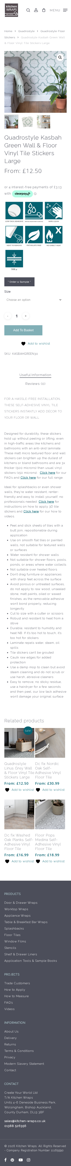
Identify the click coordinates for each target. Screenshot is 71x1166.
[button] (58, 10)
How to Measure (16, 996)
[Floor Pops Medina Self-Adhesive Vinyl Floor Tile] (50, 814)
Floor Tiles (12, 935)
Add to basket (23, 330)
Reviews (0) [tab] (35, 384)
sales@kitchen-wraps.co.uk (25, 1121)
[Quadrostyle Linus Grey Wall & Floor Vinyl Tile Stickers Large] (19, 743)
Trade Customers (17, 983)
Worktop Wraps (16, 909)
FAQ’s (8, 1002)
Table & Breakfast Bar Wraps (26, 922)
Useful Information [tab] (35, 375)
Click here (47, 473)
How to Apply (14, 989)
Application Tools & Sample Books (30, 961)
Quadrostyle (26, 31)
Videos (9, 1009)
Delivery (10, 1038)
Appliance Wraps (17, 915)
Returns (10, 1044)
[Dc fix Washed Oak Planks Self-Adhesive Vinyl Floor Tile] (19, 814)
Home (8, 31)
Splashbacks (14, 928)
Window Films (15, 941)
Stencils (10, 948)
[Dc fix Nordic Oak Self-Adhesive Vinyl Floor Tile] (50, 743)
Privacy (9, 1057)
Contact (10, 1070)
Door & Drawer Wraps (20, 903)
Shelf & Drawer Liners (20, 954)
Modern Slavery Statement (24, 1064)
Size (7, 291)
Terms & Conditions (19, 1051)
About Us (11, 1031)
